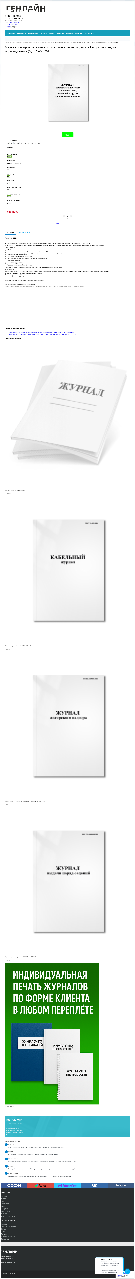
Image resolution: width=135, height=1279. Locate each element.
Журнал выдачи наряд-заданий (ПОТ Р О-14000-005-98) (20, 957)
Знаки (3, 1231)
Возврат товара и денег (9, 1216)
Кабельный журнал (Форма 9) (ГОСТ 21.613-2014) (19, 646)
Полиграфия (5, 1211)
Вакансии (4, 1214)
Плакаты (4, 1234)
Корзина (9, 26)
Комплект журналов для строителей (15, 490)
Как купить (4, 1209)
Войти (8, 24)
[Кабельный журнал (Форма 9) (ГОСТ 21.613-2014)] (67, 570)
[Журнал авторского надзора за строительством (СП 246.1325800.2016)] (67, 726)
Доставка (4, 1199)
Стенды (3, 1229)
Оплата (3, 1201)
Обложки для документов (10, 1227)
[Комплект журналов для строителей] (67, 415)
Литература (5, 1239)
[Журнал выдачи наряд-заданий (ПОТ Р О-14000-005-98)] (67, 881)
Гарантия (4, 1206)
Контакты (4, 1196)
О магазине (5, 1204)
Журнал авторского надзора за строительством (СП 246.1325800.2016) (25, 801)
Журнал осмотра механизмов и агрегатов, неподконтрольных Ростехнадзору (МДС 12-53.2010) (41, 332)
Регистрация (14, 24)
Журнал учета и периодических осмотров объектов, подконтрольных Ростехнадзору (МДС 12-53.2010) (43, 334)
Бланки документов (8, 1236)
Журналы (4, 1224)
